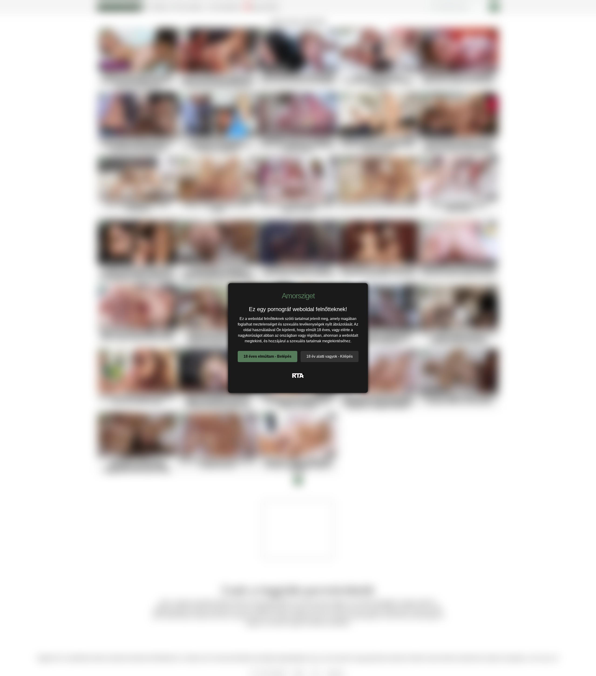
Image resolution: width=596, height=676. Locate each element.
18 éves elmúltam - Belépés (267, 356)
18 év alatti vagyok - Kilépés (329, 356)
